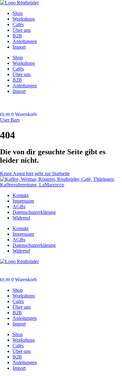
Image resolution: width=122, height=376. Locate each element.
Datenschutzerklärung (34, 212)
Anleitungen (25, 41)
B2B (17, 35)
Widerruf (21, 217)
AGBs (19, 206)
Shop (18, 13)
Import (19, 47)
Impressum (23, 201)
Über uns (22, 30)
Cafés (18, 24)
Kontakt (20, 195)
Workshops (24, 19)
